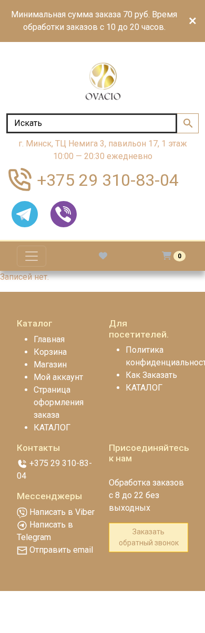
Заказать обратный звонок (149, 537)
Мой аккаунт (58, 377)
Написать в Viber (61, 512)
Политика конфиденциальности (157, 356)
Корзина (50, 352)
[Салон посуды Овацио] (102, 82)
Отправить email (60, 550)
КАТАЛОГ (52, 427)
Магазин (50, 365)
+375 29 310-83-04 (108, 180)
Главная (49, 339)
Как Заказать (151, 375)
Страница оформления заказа (59, 402)
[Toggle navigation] (31, 256)
